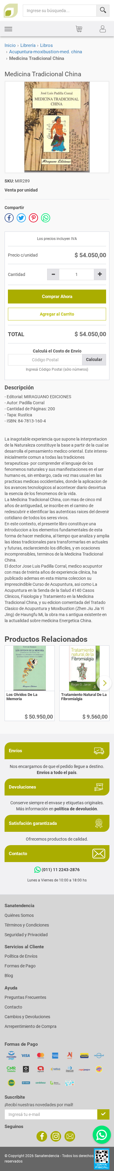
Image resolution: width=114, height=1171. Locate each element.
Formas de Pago (20, 965)
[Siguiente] (104, 682)
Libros (46, 45)
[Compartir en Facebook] (9, 217)
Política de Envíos (21, 956)
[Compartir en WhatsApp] (45, 217)
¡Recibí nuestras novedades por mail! (39, 1104)
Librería (28, 45)
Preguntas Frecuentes (25, 997)
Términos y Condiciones (27, 925)
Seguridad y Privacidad (26, 934)
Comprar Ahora (57, 296)
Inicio (10, 45)
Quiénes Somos (19, 915)
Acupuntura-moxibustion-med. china (45, 51)
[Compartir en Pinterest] (33, 217)
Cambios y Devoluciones (27, 1016)
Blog (9, 975)
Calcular (94, 359)
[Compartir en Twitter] (21, 217)
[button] (8, 29)
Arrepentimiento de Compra (31, 1026)
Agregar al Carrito (57, 314)
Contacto (13, 1007)
